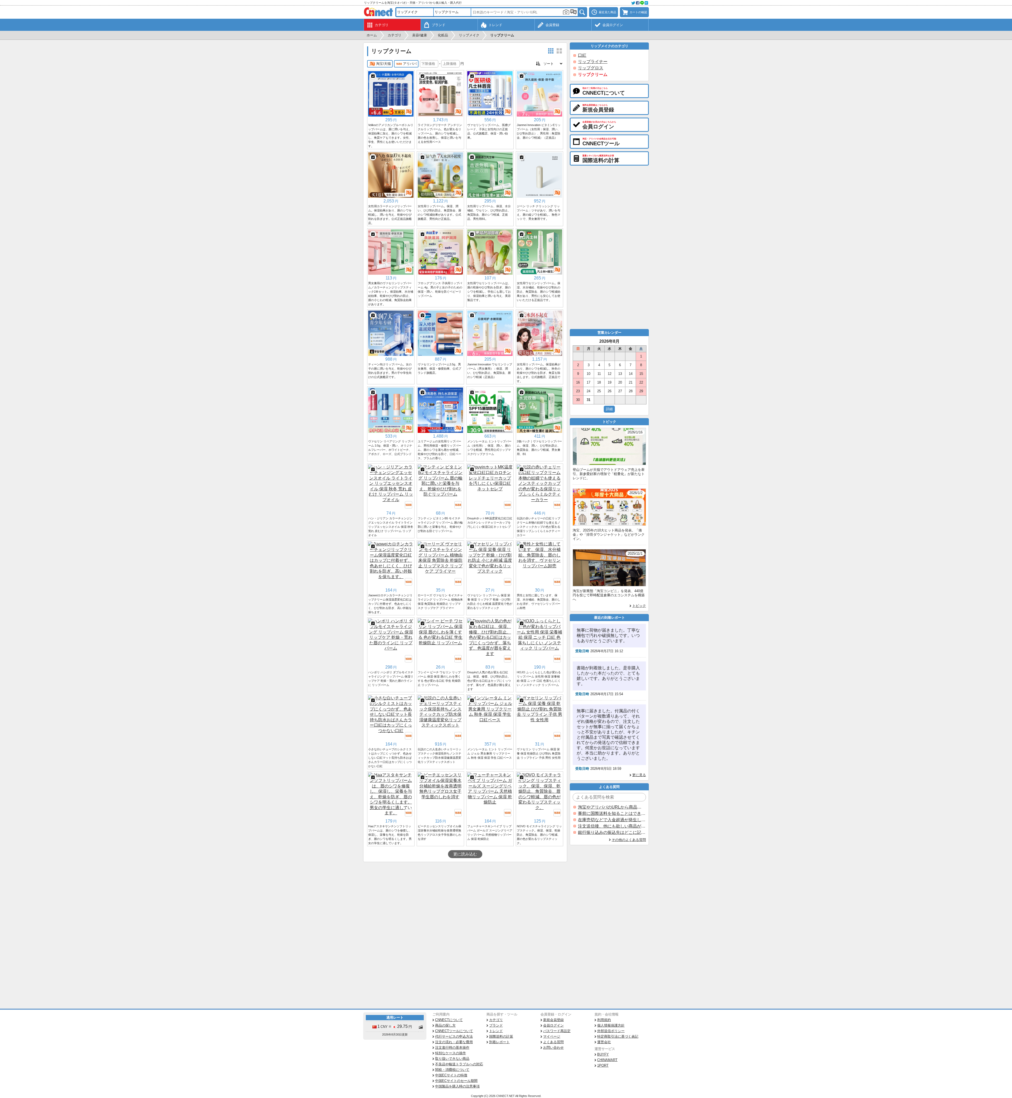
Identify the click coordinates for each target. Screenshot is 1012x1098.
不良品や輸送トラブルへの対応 (459, 1064)
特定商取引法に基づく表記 (617, 1036)
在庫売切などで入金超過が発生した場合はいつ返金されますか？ (611, 820)
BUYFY (603, 1054)
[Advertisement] (465, 902)
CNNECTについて (449, 1020)
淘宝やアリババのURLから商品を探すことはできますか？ (611, 807)
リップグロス (590, 68)
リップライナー (592, 61)
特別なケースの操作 (450, 1053)
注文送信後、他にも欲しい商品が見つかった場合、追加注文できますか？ (611, 826)
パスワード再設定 (557, 1031)
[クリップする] (373, 76)
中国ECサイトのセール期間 (456, 1081)
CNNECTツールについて (454, 1031)
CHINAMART (607, 1060)
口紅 (582, 55)
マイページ (551, 1036)
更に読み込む (465, 854)
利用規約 (604, 1020)
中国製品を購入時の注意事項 (457, 1086)
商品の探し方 (445, 1025)
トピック (639, 606)
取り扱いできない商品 (452, 1059)
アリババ (410, 64)
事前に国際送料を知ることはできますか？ (611, 813)
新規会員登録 (553, 1020)
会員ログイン (553, 1025)
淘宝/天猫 (383, 64)
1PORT (603, 1065)
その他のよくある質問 (629, 840)
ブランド (496, 1025)
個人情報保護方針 (611, 1025)
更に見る (639, 775)
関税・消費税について (452, 1070)
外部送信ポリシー (611, 1031)
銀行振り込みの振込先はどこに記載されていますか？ (611, 832)
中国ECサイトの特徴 (451, 1075)
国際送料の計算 (501, 1036)
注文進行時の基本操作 (452, 1047)
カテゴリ (496, 1020)
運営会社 (604, 1042)
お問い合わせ (553, 1047)
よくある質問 (553, 1042)
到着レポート (499, 1042)
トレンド (496, 1031)
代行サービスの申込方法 (454, 1036)
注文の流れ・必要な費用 (454, 1042)
